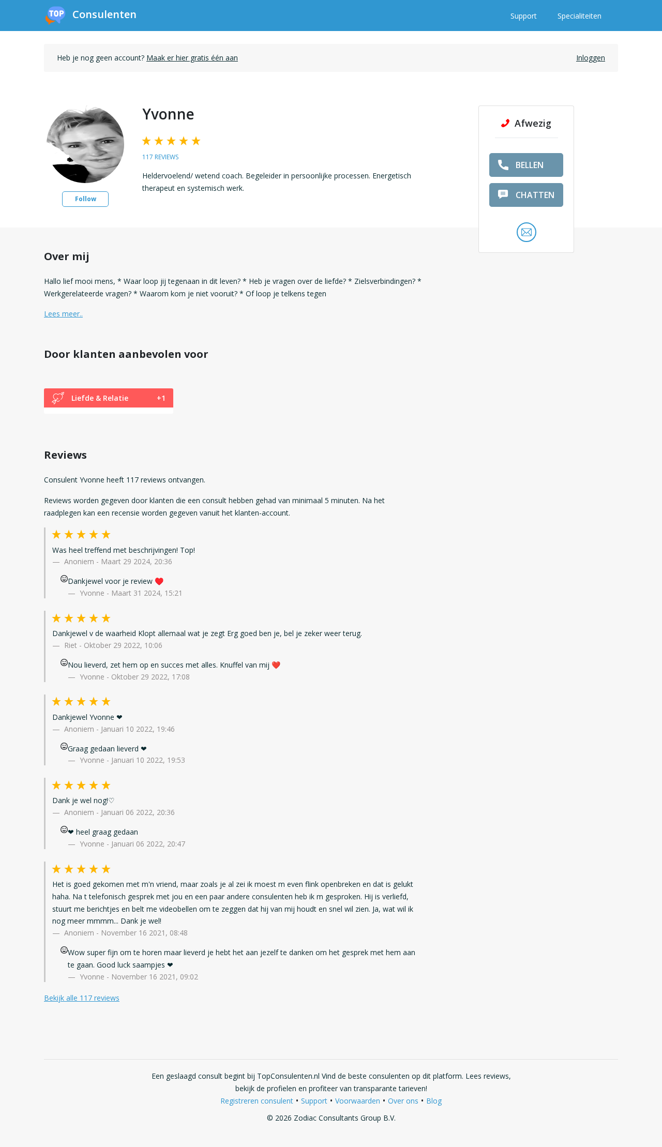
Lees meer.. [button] (63, 314)
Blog (434, 1101)
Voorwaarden (357, 1101)
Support (523, 16)
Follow (85, 198)
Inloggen (590, 58)
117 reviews (160, 157)
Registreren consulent (256, 1101)
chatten (535, 195)
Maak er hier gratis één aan (192, 58)
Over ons (403, 1101)
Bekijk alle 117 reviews (81, 998)
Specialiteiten (579, 16)
